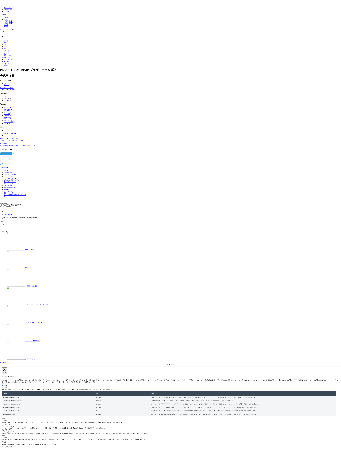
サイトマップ (8, 191)
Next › (5, 83)
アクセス (6, 11)
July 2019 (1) (7, 110)
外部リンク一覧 (8, 193)
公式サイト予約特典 (10, 174)
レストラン (7, 50)
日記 (5, 97)
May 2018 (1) (7, 118)
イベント (6, 52)
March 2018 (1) (8, 120)
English (6, 19)
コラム (6, 65)
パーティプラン (8, 176)
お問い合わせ (8, 9)
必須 (5, 386)
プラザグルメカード (10, 178)
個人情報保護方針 (9, 187)
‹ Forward (6, 85)
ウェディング (8, 59)
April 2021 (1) (8, 109)
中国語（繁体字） (9, 21)
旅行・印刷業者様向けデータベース (15, 195)
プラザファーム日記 (10, 182)
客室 (5, 44)
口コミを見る (4, 167)
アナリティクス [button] (7, 430)
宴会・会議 (7, 55)
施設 (5, 54)
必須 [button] (3, 384)
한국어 (6, 25)
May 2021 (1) (7, 107)
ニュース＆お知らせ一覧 (11, 183)
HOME (6, 41)
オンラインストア (5, 29)
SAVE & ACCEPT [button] (7, 446)
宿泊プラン (7, 46)
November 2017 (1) (9, 122)
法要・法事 (7, 57)
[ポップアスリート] (10, 133)
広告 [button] (3, 435)
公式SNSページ (8, 214)
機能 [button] (3, 418)
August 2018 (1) (8, 115)
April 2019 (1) (8, 114)
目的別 (6, 42)
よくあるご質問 (8, 185)
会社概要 (6, 189)
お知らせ (6, 98)
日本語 (6, 17)
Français (6, 26)
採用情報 (6, 61)
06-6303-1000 (8, 8)
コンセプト (7, 170)
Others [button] (4, 441)
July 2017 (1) (7, 123)
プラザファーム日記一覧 (8, 89)
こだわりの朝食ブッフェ (11, 180)
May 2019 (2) (7, 112)
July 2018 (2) (7, 117)
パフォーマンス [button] (7, 424)
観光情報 (3, 362)
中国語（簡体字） (9, 23)
